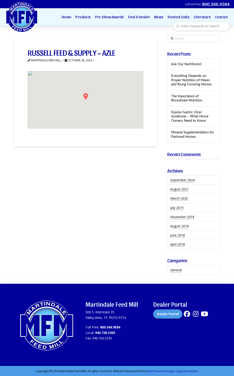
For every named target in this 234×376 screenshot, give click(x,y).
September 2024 (182, 180)
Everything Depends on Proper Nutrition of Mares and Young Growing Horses (191, 80)
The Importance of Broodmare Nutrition (186, 98)
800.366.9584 (110, 327)
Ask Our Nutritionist (186, 64)
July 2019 (176, 208)
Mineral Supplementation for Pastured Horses (192, 134)
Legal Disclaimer (187, 371)
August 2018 (179, 226)
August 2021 (179, 189)
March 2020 (179, 198)
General (176, 270)
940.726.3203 (105, 332)
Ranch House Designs (160, 371)
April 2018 (177, 244)
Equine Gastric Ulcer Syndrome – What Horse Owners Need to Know (189, 116)
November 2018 (182, 217)
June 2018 (177, 235)
